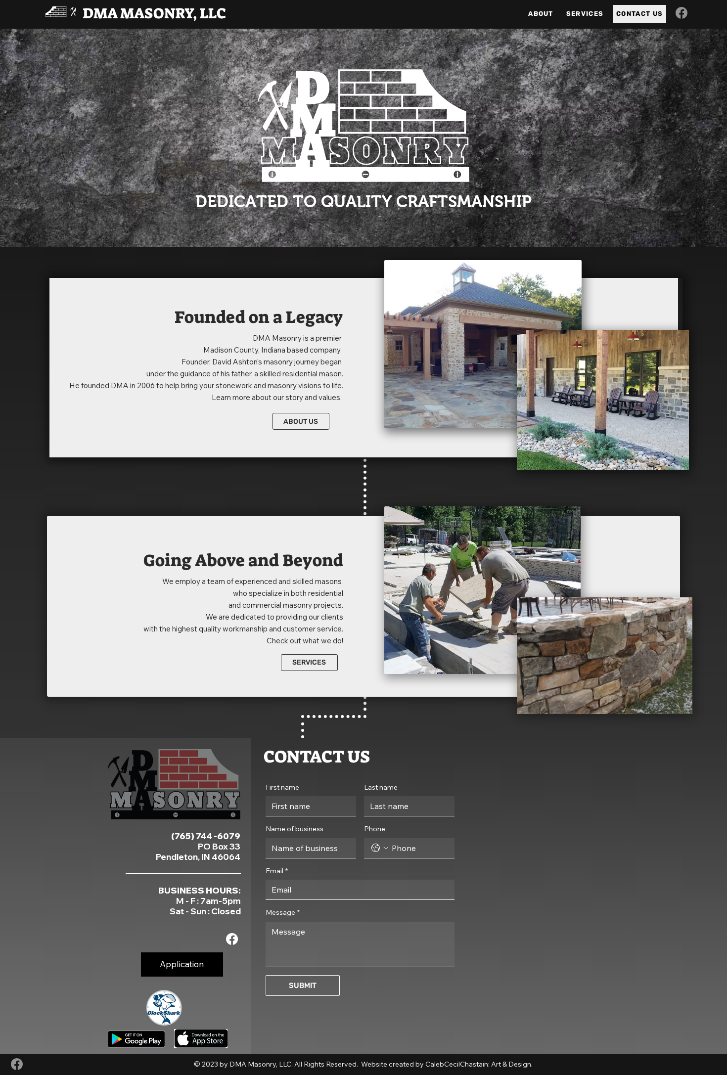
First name (282, 787)
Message (283, 912)
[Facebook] (681, 13)
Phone (374, 828)
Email (277, 870)
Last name (381, 787)
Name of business (294, 828)
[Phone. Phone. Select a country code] (380, 848)
